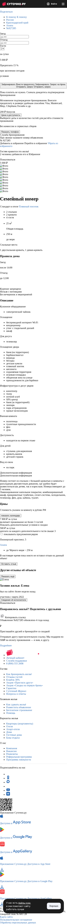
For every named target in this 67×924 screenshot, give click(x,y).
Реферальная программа (19, 756)
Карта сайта (6, 917)
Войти (54, 4)
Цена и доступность (10, 115)
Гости (3, 45)
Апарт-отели (13, 729)
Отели (9, 726)
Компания (11, 748)
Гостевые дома (14, 735)
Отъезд (3, 39)
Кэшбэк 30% (13, 679)
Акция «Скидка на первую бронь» (24, 685)
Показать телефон (10, 132)
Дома (9, 732)
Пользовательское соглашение (16, 919)
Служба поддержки (16, 660)
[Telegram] (8, 774)
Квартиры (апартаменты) (19, 723)
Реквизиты (12, 754)
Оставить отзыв (8, 564)
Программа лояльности (18, 759)
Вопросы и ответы (16, 694)
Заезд (3, 33)
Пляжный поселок (28, 206)
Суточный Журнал (16, 691)
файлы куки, (24, 903)
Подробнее (6, 645)
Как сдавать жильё (16, 704)
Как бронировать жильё (19, 674)
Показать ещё (7, 576)
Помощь (10, 713)
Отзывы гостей (14, 677)
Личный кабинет (15, 658)
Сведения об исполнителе (13, 600)
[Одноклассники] (8, 778)
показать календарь (10, 515)
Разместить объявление (18, 707)
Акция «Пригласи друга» (19, 682)
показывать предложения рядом (21, 534)
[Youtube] (8, 790)
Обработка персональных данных (18, 922)
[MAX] (8, 782)
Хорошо (53, 906)
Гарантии (11, 688)
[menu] (63, 4)
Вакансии (11, 751)
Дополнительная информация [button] (16, 472)
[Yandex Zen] (8, 794)
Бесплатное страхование (19, 710)
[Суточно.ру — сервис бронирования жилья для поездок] (14, 4)
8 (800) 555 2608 (14, 663)
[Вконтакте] (8, 786)
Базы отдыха (13, 737)
